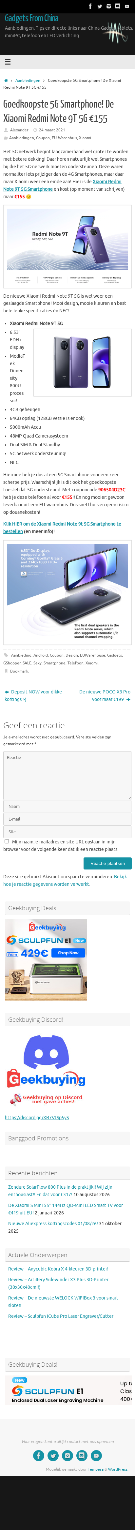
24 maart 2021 (52, 130)
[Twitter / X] (99, 6)
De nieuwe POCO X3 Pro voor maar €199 (104, 695)
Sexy (37, 663)
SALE (27, 663)
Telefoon (76, 663)
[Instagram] (108, 6)
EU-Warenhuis (64, 138)
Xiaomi (85, 138)
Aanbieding (21, 655)
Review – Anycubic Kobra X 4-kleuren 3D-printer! (58, 1269)
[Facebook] (90, 6)
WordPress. (118, 1469)
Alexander (19, 130)
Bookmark (19, 671)
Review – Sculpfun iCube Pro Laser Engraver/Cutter (60, 1316)
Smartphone (55, 663)
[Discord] (118, 6)
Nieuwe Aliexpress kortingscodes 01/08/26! (53, 1223)
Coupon (43, 138)
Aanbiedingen (27, 80)
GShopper (12, 663)
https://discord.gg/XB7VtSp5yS (37, 1118)
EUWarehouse (92, 655)
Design (72, 655)
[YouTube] (127, 6)
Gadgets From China (32, 18)
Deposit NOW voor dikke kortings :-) (33, 695)
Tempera (96, 1469)
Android (40, 655)
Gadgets (114, 655)
